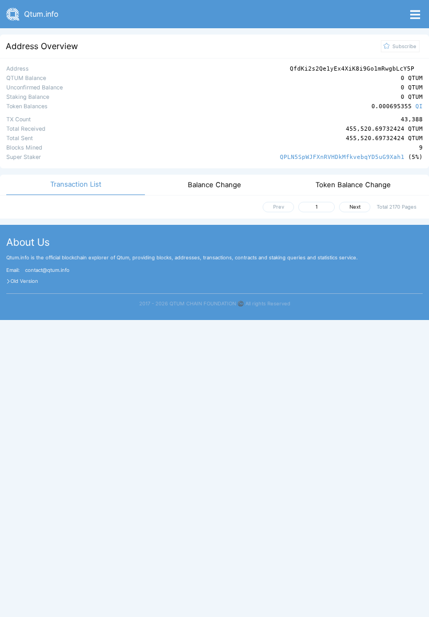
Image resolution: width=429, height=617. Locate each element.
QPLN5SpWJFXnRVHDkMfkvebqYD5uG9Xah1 (342, 157)
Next (354, 207)
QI (419, 107)
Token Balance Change (353, 184)
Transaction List (75, 184)
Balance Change (214, 184)
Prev (278, 207)
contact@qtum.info (47, 270)
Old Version (24, 281)
